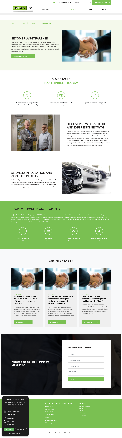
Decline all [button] (21, 429)
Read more (20, 322)
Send (72, 379)
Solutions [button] (45, 9)
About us (84, 408)
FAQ (90, 9)
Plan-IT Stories (86, 406)
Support (98, 2)
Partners (84, 411)
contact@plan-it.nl (52, 423)
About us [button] (75, 9)
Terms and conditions (55, 433)
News (60, 9)
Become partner (20, 56)
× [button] (26, 398)
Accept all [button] (9, 429)
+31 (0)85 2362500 (52, 420)
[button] (15, 433)
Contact (104, 9)
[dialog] (15, 416)
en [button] (106, 2)
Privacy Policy (68, 433)
